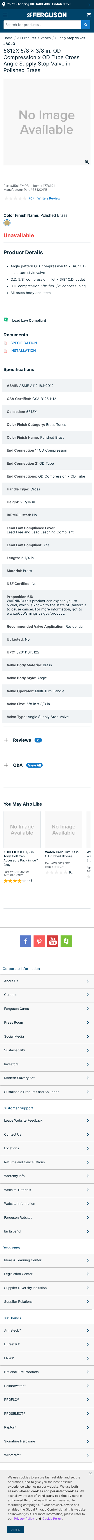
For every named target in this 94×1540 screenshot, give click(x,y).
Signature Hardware (19, 1441)
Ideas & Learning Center (23, 1260)
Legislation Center (18, 1274)
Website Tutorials (17, 1190)
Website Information (19, 1203)
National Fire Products (21, 1372)
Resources (11, 1248)
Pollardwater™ (15, 1386)
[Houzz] (66, 941)
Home (8, 38)
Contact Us (12, 1134)
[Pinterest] (39, 941)
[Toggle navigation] (5, 15)
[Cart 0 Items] (88, 15)
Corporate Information (21, 968)
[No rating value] (16, 198)
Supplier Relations (18, 1301)
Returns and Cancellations (24, 1162)
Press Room (13, 1022)
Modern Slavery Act (19, 1078)
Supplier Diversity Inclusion (25, 1288)
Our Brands (12, 1318)
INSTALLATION (23, 350)
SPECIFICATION (23, 343)
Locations (11, 1148)
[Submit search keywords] (85, 24)
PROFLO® (11, 1399)
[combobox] (44, 24)
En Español (12, 1231)
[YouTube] (52, 941)
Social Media (14, 1036)
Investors (11, 1064)
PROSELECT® (15, 1413)
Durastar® (12, 1344)
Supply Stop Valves (70, 38)
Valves (46, 38)
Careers (10, 995)
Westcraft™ (12, 1455)
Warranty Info (14, 1176)
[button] (90, 1473)
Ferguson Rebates (18, 1217)
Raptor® (10, 1427)
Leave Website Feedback (23, 1120)
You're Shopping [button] (38, 4)
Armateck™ (12, 1330)
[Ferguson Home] (47, 14)
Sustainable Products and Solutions (31, 1092)
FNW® (9, 1358)
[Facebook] (25, 941)
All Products (27, 38)
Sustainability (14, 1050)
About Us (11, 981)
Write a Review (48, 198)
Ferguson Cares (16, 1009)
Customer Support (18, 1108)
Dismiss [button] (15, 1529)
